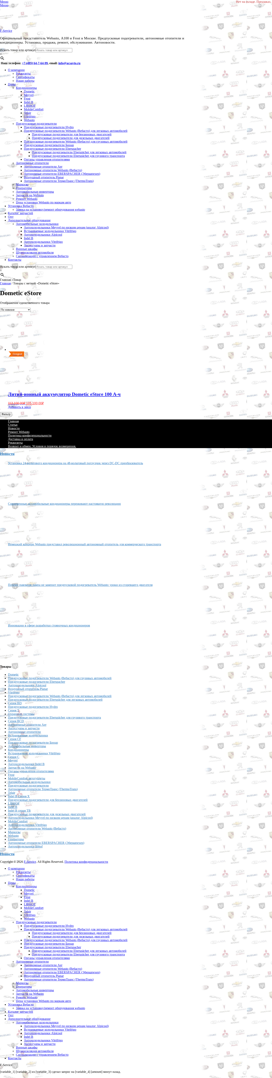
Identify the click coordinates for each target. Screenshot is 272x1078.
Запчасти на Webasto (30, 195)
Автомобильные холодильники (37, 224)
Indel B (28, 102)
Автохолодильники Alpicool (43, 234)
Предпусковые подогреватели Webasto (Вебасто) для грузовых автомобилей (75, 141)
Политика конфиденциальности (30, 435)
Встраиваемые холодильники (28, 735)
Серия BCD (16, 721)
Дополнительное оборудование (29, 220)
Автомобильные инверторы (35, 191)
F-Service (6, 30)
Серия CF (14, 739)
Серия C (13, 757)
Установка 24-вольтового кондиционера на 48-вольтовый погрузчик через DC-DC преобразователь (75, 463)
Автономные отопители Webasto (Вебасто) (53, 170)
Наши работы (25, 80)
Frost (27, 98)
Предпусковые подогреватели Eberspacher (52, 148)
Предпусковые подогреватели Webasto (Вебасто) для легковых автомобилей (75, 130)
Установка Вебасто (21, 206)
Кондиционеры (26, 88)
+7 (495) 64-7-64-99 (35, 63)
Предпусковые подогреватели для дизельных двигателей (71, 138)
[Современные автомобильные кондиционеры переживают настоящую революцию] (23, 522)
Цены (12, 84)
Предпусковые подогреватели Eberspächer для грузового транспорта (78, 156)
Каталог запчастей (20, 213)
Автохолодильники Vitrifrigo (43, 241)
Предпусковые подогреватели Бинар (49, 145)
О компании (16, 70)
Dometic (29, 91)
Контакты (14, 259)
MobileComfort (33, 109)
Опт (11, 216)
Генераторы (24, 188)
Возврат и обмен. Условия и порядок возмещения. (42, 446)
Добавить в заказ (19, 407)
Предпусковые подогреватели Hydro (49, 127)
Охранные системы (21, 714)
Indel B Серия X (19, 796)
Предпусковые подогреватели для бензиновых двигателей (72, 134)
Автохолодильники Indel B (26, 764)
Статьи (13, 424)
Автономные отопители (32, 163)
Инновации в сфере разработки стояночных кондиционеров (49, 625)
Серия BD (15, 703)
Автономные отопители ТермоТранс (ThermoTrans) (59, 181)
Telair (27, 113)
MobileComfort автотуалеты (26, 778)
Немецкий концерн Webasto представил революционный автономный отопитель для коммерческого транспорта (84, 544)
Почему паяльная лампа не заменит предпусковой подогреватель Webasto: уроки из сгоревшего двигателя (80, 585)
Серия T (13, 710)
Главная (5, 283)
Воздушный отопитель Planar (44, 177)
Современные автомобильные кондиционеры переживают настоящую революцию (64, 503)
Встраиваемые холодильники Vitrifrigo (50, 231)
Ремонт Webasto (26, 198)
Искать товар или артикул (17, 50)
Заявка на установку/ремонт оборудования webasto (50, 209)
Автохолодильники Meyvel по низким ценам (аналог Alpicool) (66, 227)
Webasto (29, 120)
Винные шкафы (26, 249)
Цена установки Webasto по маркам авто (43, 202)
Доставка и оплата (20, 439)
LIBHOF (30, 105)
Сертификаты (25, 77)
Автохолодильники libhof (25, 846)
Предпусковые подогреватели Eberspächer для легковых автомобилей (79, 152)
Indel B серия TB (19, 810)
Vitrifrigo (29, 116)
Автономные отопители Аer (43, 166)
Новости (14, 428)
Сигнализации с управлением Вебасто (42, 256)
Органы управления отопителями (47, 159)
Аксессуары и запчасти (40, 245)
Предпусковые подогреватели (36, 123)
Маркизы (22, 184)
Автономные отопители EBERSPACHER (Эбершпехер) (62, 173)
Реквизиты (23, 73)
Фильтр (6, 414)
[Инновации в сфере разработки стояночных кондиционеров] (23, 644)
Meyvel (28, 95)
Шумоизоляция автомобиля (35, 252)
